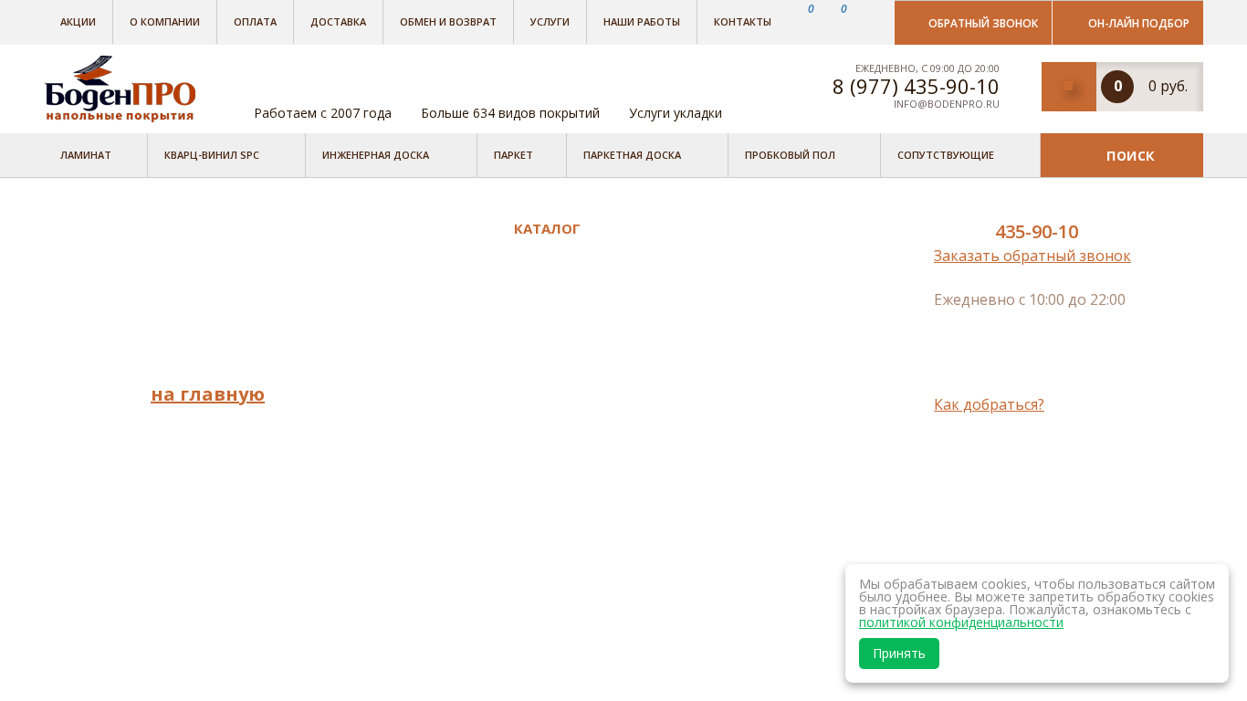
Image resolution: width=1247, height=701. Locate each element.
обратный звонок (983, 23)
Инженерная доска (375, 155)
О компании (165, 21)
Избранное (381, 551)
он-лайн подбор (1138, 23)
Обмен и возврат (448, 21)
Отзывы (369, 328)
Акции (78, 21)
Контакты (742, 21)
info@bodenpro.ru (947, 103)
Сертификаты (390, 455)
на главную (208, 394)
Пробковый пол (790, 155)
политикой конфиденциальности (961, 622)
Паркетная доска (632, 155)
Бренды (368, 251)
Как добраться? (989, 404)
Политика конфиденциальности (420, 490)
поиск (1130, 154)
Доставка (338, 21)
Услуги (550, 21)
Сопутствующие (945, 155)
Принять (899, 653)
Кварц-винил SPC (211, 155)
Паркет (513, 155)
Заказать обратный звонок (1032, 256)
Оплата (255, 21)
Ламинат (85, 155)
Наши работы (641, 21)
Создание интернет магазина (1053, 475)
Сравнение (380, 526)
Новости (372, 378)
